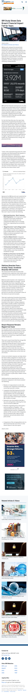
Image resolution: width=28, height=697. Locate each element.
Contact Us (6, 655)
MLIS (16, 668)
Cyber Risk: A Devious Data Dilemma (11, 519)
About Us (20, 690)
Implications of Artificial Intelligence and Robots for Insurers (13, 597)
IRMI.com (4, 666)
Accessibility (6, 691)
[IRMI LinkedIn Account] (9, 658)
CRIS (3, 673)
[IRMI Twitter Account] (6, 658)
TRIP (16, 673)
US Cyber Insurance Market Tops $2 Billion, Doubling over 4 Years (13, 538)
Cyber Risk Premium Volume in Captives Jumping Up (12, 557)
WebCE (4, 668)
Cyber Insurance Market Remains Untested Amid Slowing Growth (13, 577)
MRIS (16, 670)
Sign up (4, 682)
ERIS (16, 666)
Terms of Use (12, 691)
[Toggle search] (22, 2)
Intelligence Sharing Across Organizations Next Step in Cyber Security (13, 636)
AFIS (3, 670)
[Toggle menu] (26, 2)
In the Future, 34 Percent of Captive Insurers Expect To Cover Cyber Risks (14, 616)
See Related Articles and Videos (10, 44)
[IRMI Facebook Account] (3, 658)
